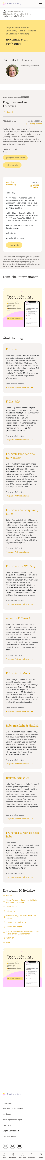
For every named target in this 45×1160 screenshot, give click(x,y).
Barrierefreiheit (9, 1136)
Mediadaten (8, 1114)
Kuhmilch (10, 938)
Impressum (7, 1103)
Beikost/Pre (10, 911)
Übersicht (10, 112)
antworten (15, 245)
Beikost (9, 895)
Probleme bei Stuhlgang (16, 922)
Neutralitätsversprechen (13, 1108)
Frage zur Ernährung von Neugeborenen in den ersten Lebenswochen (23, 932)
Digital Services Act (11, 1131)
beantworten (13, 165)
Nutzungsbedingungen (12, 1119)
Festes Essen (11, 906)
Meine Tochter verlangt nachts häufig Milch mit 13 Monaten (21, 901)
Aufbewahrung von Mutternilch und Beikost (21, 916)
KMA (8, 942)
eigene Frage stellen (16, 157)
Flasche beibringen (14, 927)
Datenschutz (8, 1125)
